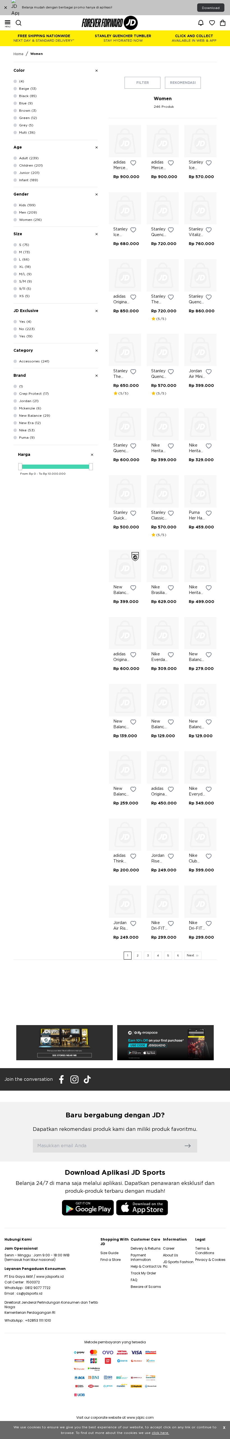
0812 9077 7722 (37, 1287)
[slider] (20, 466)
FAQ (134, 1279)
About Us (170, 1255)
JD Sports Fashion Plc (178, 1264)
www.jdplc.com (140, 1417)
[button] (55, 455)
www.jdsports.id (50, 1276)
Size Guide (109, 1252)
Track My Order (143, 1273)
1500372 (33, 1282)
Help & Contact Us (146, 1266)
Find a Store (110, 1259)
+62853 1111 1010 (38, 1320)
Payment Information (141, 1257)
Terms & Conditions (204, 1250)
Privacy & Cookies (210, 1259)
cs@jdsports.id (29, 1293)
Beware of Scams (146, 1286)
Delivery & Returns (146, 1248)
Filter (142, 82)
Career (168, 1248)
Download (211, 8)
